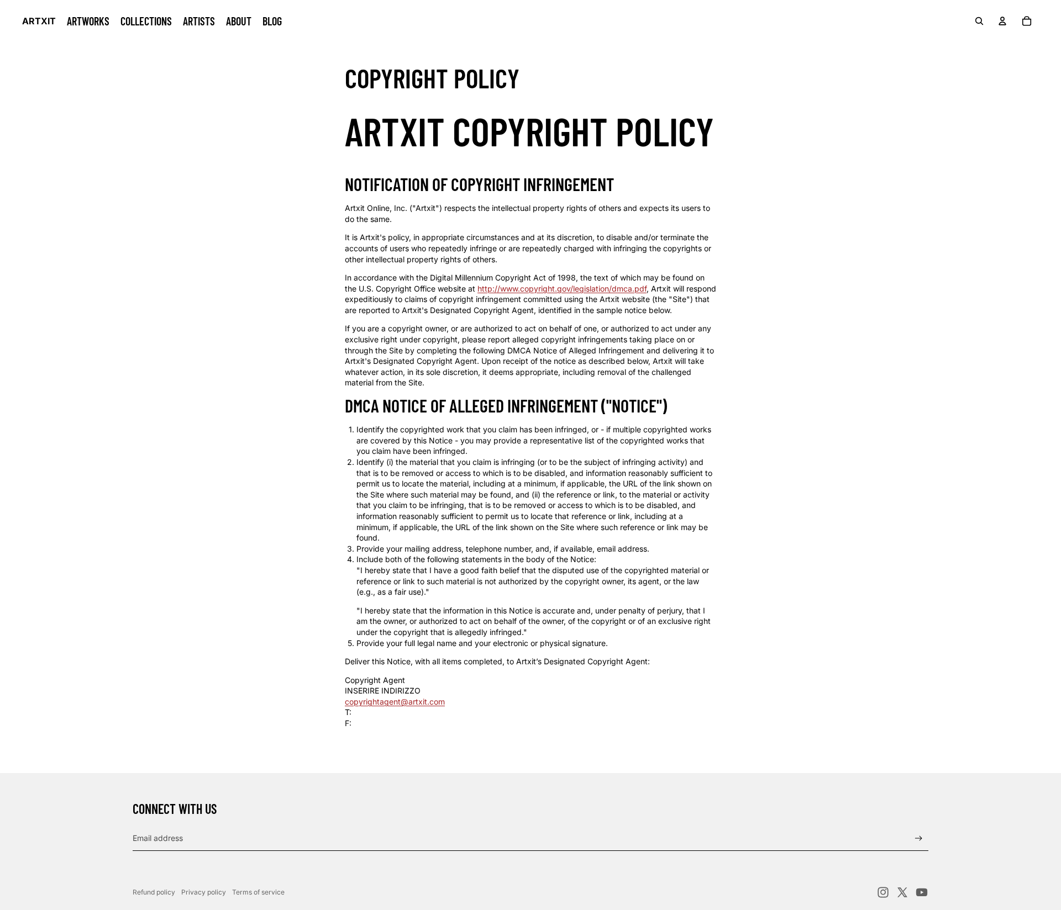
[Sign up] (918, 838)
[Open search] (979, 21)
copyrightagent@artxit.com (395, 701)
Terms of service (258, 892)
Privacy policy (203, 892)
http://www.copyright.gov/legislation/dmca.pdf (562, 288)
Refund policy (154, 892)
